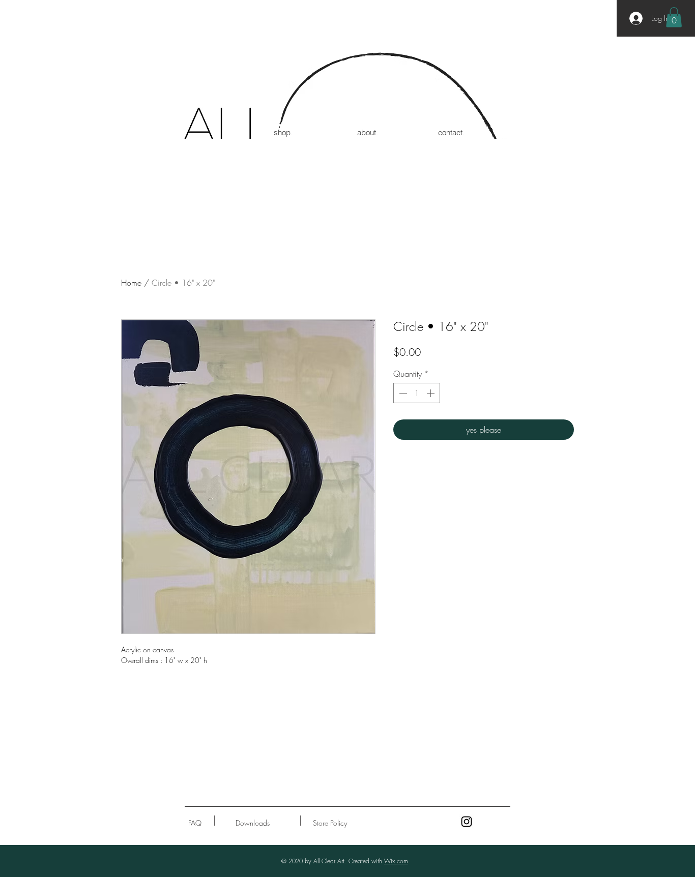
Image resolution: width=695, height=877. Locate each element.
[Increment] (431, 393)
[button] (673, 17)
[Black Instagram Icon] (466, 821)
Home (131, 282)
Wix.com (396, 861)
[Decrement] (402, 393)
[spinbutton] (416, 393)
